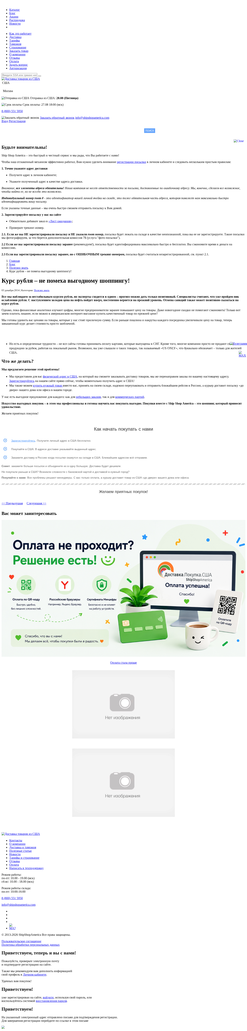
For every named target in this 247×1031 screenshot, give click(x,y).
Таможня (15, 44)
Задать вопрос (18, 64)
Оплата (14, 61)
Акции (13, 16)
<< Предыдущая (12, 503)
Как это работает (20, 33)
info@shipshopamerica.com (92, 117)
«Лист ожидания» (60, 221)
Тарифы (14, 40)
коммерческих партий (129, 397)
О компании (17, 54)
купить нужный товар (48, 385)
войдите (48, 997)
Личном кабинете (34, 974)
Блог (12, 13)
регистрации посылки (131, 162)
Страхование (17, 47)
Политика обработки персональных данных (31, 944)
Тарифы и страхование (24, 857)
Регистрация (17, 121)
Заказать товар (18, 51)
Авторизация (18, 68)
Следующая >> (36, 503)
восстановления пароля (51, 1001)
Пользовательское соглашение (21, 941)
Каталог (14, 9)
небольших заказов (88, 397)
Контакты (15, 840)
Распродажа (17, 20)
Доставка (15, 37)
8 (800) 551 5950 (12, 111)
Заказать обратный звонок (57, 117)
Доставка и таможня (22, 847)
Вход (5, 121)
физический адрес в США (60, 376)
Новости (15, 23)
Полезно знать (41, 290)
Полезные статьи (20, 850)
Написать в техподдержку (26, 868)
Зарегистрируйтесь (21, 381)
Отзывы (14, 57)
